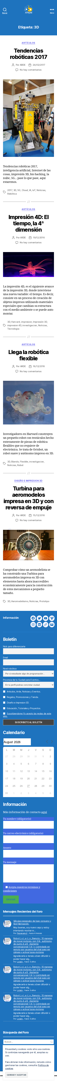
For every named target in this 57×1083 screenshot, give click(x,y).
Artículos (28, 43)
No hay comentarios (30, 69)
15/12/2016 (39, 515)
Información (11, 617)
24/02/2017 (39, 64)
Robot (20, 465)
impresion (26, 321)
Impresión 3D (40, 321)
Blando (15, 461)
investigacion (29, 325)
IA (30, 190)
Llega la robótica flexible (28, 355)
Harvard (15, 321)
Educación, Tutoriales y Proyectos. (23, 708)
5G (19, 190)
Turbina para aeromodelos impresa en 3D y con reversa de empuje (28, 498)
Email (5, 657)
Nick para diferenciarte (14, 646)
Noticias (41, 190)
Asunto (7, 847)
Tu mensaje (9, 862)
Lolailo (20, 961)
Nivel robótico (10, 668)
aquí (44, 812)
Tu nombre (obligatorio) (17, 818)
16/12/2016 (39, 366)
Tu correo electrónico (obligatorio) (23, 833)
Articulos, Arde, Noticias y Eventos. (23, 691)
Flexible (24, 461)
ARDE (23, 64)
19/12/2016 (39, 237)
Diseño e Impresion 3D (28, 480)
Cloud (25, 190)
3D (14, 190)
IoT (33, 190)
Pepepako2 (22, 933)
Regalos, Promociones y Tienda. (22, 697)
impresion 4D (14, 325)
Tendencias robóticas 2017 (28, 53)
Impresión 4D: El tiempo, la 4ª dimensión (28, 223)
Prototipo (44, 601)
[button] (16, 1075)
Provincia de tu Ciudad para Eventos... (21, 680)
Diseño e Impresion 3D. (17, 702)
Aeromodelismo (19, 601)
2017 (9, 190)
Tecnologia (13, 328)
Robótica (12, 193)
